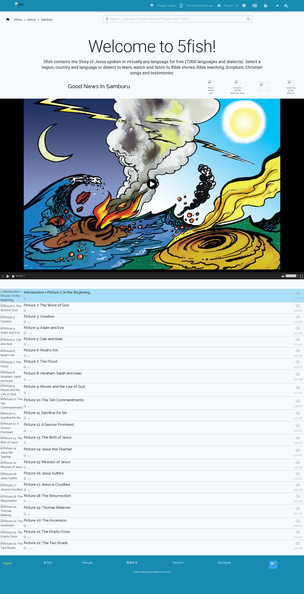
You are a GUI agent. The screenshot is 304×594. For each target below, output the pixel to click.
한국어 (48, 562)
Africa (18, 19)
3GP (211, 90)
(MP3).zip (290, 90)
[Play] (8, 275)
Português (224, 562)
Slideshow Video (237, 90)
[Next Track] (13, 275)
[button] (107, 19)
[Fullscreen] (301, 275)
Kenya (31, 19)
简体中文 (132, 562)
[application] (152, 189)
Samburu (47, 19)
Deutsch (178, 562)
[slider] (292, 275)
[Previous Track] (2, 275)
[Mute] (283, 275)
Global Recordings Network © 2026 (152, 572)
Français (87, 562)
